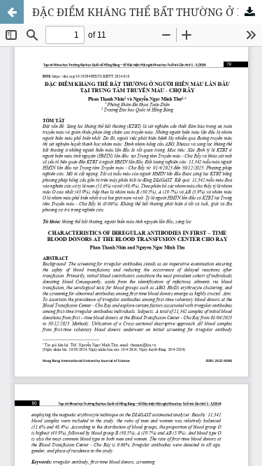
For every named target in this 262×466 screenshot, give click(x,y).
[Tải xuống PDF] (250, 12)
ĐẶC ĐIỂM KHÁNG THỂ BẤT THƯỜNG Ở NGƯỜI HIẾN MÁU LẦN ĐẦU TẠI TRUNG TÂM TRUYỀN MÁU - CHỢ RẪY (147, 12)
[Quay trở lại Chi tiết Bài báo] (12, 12)
